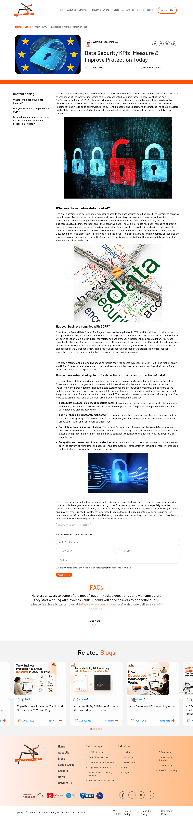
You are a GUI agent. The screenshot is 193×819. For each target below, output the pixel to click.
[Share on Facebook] (161, 43)
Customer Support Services (102, 762)
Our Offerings (94, 746)
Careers (140, 9)
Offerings (83, 9)
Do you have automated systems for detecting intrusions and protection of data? (31, 120)
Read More (53, 720)
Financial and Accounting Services (100, 774)
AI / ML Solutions (97, 752)
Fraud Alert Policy (147, 812)
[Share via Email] (173, 43)
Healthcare (129, 752)
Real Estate (129, 762)
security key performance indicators (73, 525)
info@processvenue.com (97, 604)
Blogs (116, 9)
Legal (126, 772)
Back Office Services (98, 757)
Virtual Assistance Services (101, 780)
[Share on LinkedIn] (167, 43)
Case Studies (128, 9)
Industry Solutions (100, 9)
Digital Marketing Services (101, 767)
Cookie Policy (127, 812)
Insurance (128, 757)
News (150, 9)
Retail (126, 767)
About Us (71, 9)
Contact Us (65, 783)
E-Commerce (165, 752)
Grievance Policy (166, 812)
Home (61, 9)
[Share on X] (154, 43)
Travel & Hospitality (168, 770)
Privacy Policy (117, 812)
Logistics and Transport (165, 758)
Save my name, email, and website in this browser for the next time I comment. (95, 567)
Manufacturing (165, 765)
